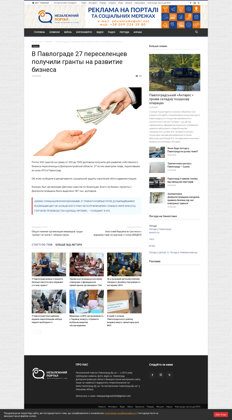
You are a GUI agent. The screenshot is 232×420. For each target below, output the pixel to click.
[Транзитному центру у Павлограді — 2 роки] (157, 167)
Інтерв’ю (112, 3)
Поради (103, 3)
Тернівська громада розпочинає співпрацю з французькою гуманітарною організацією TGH (85, 282)
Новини (54, 32)
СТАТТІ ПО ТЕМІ (42, 244)
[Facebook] (190, 3)
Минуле (128, 3)
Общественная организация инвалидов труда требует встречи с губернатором (57, 233)
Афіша (138, 32)
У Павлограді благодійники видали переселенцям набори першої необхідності (47, 319)
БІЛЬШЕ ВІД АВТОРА (69, 244)
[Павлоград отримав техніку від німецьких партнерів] (157, 182)
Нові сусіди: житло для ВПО (159, 3)
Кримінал (139, 406)
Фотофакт (93, 3)
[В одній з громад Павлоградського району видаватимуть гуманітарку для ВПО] (124, 301)
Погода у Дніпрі (157, 252)
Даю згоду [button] (221, 414)
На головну (37, 41)
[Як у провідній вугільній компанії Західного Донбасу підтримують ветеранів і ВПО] (124, 264)
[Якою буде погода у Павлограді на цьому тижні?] (157, 152)
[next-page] (39, 332)
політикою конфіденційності (120, 413)
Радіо (84, 3)
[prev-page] (34, 332)
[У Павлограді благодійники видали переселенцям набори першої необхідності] (49, 301)
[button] (196, 32)
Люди (120, 3)
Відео (100, 32)
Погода (124, 32)
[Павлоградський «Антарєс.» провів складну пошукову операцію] (174, 72)
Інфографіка (140, 3)
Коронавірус (84, 32)
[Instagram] (194, 3)
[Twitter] (198, 3)
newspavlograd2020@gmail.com (114, 395)
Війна (68, 32)
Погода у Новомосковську (183, 252)
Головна (39, 32)
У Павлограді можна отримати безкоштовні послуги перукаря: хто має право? (47, 282)
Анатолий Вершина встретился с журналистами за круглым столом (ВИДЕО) (118, 233)
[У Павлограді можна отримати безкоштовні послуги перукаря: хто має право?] (49, 264)
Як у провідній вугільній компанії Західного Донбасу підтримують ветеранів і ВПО (123, 282)
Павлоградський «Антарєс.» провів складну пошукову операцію (171, 99)
